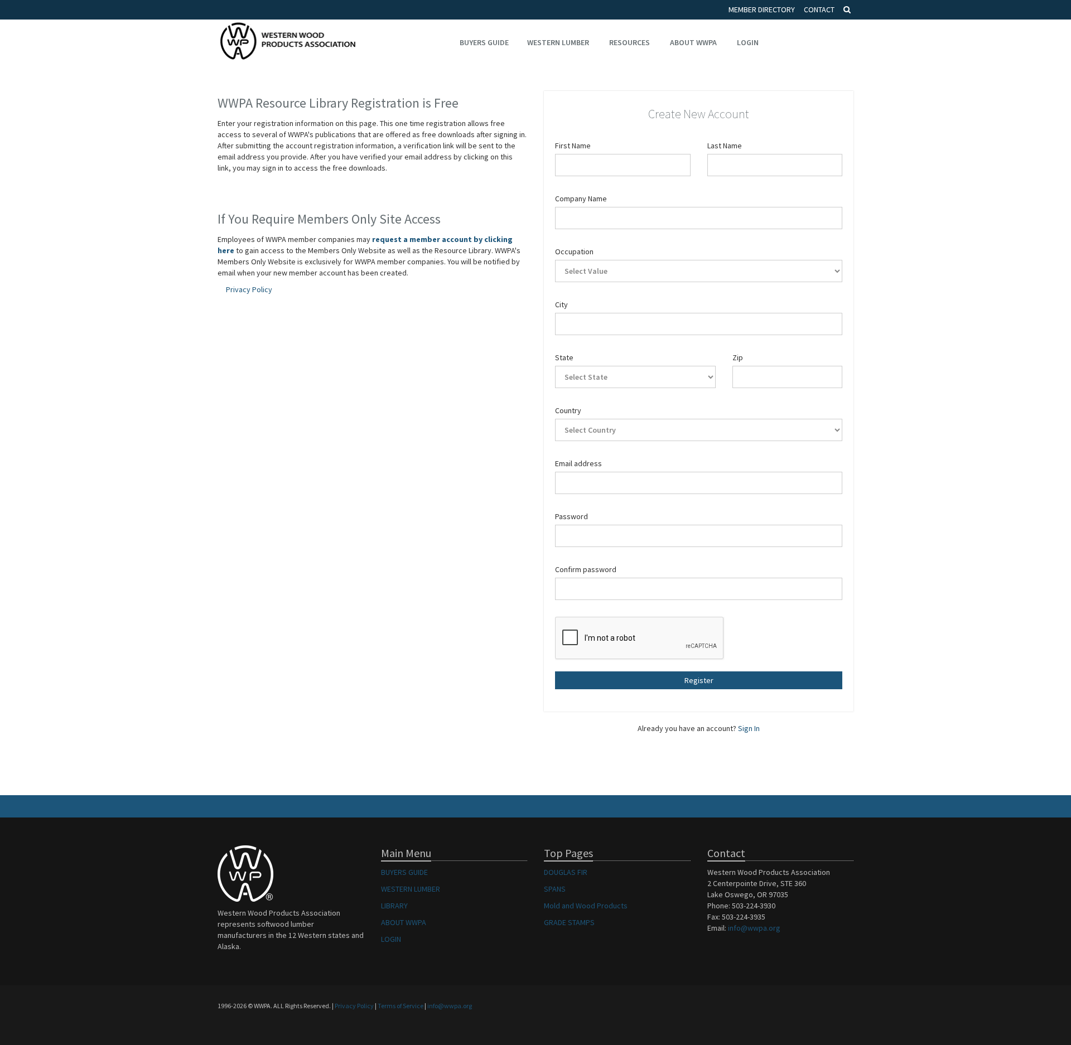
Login (748, 42)
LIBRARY (394, 906)
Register (698, 680)
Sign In (749, 728)
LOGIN (391, 939)
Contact (819, 9)
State (564, 357)
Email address (578, 463)
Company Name (581, 198)
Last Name (724, 146)
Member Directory (762, 9)
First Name (573, 146)
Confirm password (585, 569)
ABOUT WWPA (403, 922)
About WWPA (693, 42)
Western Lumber (558, 42)
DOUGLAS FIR (565, 872)
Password (571, 516)
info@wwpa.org (754, 928)
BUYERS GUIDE (404, 872)
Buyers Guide (484, 42)
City (561, 304)
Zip (737, 357)
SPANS (555, 889)
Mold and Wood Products (586, 906)
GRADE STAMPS (569, 922)
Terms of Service (400, 1006)
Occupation (574, 251)
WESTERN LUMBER (410, 889)
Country (568, 410)
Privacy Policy (249, 289)
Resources (629, 42)
